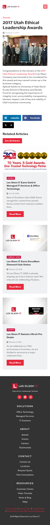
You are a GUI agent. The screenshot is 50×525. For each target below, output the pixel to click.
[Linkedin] (25, 397)
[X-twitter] (19, 397)
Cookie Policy (38, 509)
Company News (13, 257)
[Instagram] (31, 397)
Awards (6, 17)
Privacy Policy (24, 509)
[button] (12, 118)
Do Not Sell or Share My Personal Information (26, 511)
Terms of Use (11, 509)
